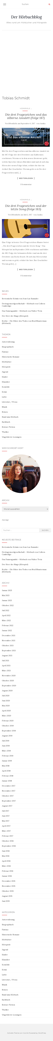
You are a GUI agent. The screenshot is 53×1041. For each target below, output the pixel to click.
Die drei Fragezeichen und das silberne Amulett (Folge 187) (26, 116)
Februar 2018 (7, 776)
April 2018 (6, 771)
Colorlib (25, 1033)
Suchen (45, 530)
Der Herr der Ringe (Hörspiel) (15, 316)
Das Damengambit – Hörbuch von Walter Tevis (22, 311)
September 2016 (9, 846)
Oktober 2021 (8, 645)
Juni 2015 (6, 901)
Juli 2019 (5, 741)
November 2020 (9, 675)
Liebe (4, 397)
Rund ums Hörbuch (10, 417)
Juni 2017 (6, 816)
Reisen (5, 412)
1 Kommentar (26, 184)
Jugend (5, 372)
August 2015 (7, 896)
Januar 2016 (7, 876)
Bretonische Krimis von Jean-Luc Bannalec (20, 298)
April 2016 (6, 861)
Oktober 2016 (8, 841)
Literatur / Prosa (9, 402)
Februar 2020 (8, 721)
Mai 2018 (5, 766)
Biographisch (8, 347)
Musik (4, 407)
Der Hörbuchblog (26, 17)
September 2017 (9, 801)
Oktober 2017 (8, 796)
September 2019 (9, 731)
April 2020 (6, 711)
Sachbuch (6, 422)
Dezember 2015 (8, 881)
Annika (42, 123)
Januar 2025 (7, 590)
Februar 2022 (7, 625)
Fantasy (5, 352)
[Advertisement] (26, 59)
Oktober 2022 (8, 605)
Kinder (5, 377)
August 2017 (7, 806)
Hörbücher (6, 362)
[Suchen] (49, 4)
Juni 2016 (6, 851)
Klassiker (6, 382)
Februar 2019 (7, 756)
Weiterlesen (26, 178)
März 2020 (6, 716)
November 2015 (8, 886)
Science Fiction (8, 427)
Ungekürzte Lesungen (11, 437)
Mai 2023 (5, 595)
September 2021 (9, 650)
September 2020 (9, 685)
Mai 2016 (5, 856)
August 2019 (7, 736)
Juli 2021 (5, 660)
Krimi (4, 392)
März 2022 (6, 620)
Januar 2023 (7, 600)
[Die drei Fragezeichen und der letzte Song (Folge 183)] (26, 228)
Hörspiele (25, 108)
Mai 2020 (6, 705)
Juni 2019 (6, 746)
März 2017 (6, 831)
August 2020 (7, 690)
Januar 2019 (7, 761)
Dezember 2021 (8, 635)
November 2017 (8, 791)
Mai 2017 (5, 821)
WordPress (42, 1033)
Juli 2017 (5, 811)
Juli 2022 (5, 610)
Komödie (6, 387)
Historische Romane (10, 357)
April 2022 (6, 615)
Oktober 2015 (8, 891)
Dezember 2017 (8, 786)
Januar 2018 (7, 781)
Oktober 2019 (8, 726)
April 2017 (6, 826)
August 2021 (7, 655)
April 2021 (6, 665)
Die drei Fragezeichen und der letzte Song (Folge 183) (26, 207)
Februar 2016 (7, 871)
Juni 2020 (6, 700)
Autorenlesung (8, 342)
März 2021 (6, 670)
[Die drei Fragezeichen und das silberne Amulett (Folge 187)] (26, 137)
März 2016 (6, 866)
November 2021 (8, 640)
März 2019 (6, 751)
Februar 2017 (7, 836)
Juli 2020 (5, 695)
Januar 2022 (7, 630)
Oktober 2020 (8, 680)
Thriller (5, 432)
